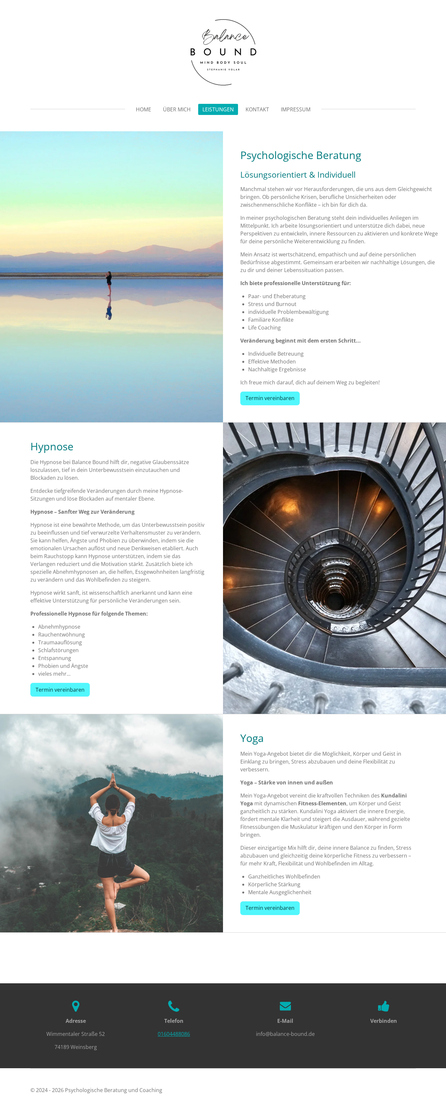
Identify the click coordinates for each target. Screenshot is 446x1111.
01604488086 (174, 1034)
